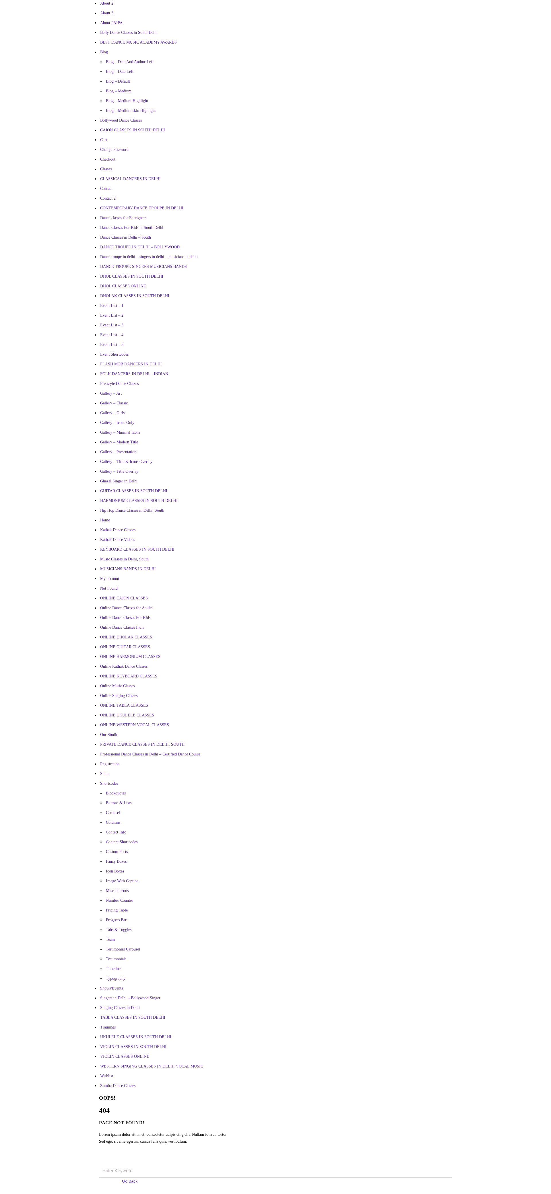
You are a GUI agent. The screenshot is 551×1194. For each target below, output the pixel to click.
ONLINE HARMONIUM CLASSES (130, 657)
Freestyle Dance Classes (119, 383)
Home (105, 520)
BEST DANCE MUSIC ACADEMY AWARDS (138, 42)
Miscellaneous (117, 891)
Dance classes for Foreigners (123, 218)
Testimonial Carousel (123, 949)
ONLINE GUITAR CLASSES (125, 647)
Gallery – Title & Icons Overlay (126, 461)
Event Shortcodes (114, 354)
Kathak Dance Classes (117, 530)
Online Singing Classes (118, 696)
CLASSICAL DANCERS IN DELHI (130, 179)
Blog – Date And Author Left (130, 62)
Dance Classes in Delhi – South (125, 237)
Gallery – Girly (112, 413)
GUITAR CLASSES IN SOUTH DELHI (133, 491)
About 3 (106, 13)
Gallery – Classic (114, 403)
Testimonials (116, 959)
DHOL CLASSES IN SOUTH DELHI (131, 276)
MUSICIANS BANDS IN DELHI (128, 569)
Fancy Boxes (116, 861)
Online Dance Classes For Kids (125, 617)
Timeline (113, 969)
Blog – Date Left (119, 71)
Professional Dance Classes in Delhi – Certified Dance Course (150, 754)
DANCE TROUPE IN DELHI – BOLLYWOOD (140, 247)
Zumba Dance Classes (117, 1086)
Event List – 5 (111, 344)
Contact (106, 188)
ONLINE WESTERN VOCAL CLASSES (134, 725)
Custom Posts (117, 852)
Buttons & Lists (118, 803)
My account (109, 578)
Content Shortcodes (121, 842)
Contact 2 (108, 198)
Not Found (109, 588)
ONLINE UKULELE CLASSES (127, 715)
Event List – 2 (111, 315)
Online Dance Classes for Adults (126, 608)
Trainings (108, 1027)
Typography (115, 978)
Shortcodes (109, 783)
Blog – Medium (118, 91)
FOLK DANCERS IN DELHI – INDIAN (134, 374)
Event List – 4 (111, 335)
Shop (104, 774)
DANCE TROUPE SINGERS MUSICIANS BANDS (143, 266)
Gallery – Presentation (118, 452)
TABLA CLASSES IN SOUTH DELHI (132, 1017)
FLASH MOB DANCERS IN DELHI (131, 364)
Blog (104, 52)
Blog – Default (118, 81)
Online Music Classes (117, 686)
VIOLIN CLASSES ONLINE (124, 1056)
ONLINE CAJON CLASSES (124, 598)
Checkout (107, 159)
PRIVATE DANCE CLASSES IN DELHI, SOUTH (142, 744)
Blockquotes (116, 793)
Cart (103, 140)
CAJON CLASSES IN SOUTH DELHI (132, 130)
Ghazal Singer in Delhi (118, 481)
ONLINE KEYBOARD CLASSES (128, 676)
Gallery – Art (111, 393)
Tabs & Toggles (118, 930)
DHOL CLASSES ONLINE (123, 286)
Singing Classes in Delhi (120, 1008)
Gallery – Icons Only (117, 422)
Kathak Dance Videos (117, 539)
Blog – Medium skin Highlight (131, 110)
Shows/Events (111, 988)
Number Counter (119, 900)
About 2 (106, 3)
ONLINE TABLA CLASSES (124, 705)
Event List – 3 (111, 325)
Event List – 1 (111, 305)
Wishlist (106, 1076)
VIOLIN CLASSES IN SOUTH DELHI (133, 1047)
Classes (106, 169)
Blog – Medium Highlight (127, 101)
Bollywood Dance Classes (121, 120)
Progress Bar (116, 920)
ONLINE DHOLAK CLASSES (126, 637)
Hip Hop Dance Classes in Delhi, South (132, 510)
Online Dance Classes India (122, 627)
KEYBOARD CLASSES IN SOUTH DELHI (137, 549)
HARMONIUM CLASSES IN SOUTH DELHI (139, 500)
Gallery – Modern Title (119, 442)
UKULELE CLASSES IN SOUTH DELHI (135, 1037)
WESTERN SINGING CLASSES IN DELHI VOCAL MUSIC (151, 1066)
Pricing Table (117, 910)
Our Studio (109, 735)
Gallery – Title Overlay (119, 471)
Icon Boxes (115, 871)
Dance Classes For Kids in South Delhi (131, 227)
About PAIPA (111, 23)
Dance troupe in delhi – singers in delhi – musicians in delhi (149, 257)
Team (110, 939)
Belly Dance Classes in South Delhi (129, 32)
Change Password (114, 149)
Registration (110, 764)
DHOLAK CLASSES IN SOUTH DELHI (134, 296)
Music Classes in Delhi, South (124, 559)
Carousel (113, 813)
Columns (113, 822)
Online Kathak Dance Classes (124, 666)
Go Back (129, 1181)
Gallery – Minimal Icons (120, 432)
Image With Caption (122, 881)
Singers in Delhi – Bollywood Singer (130, 998)
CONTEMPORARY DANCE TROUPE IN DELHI (141, 208)
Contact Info (116, 832)
